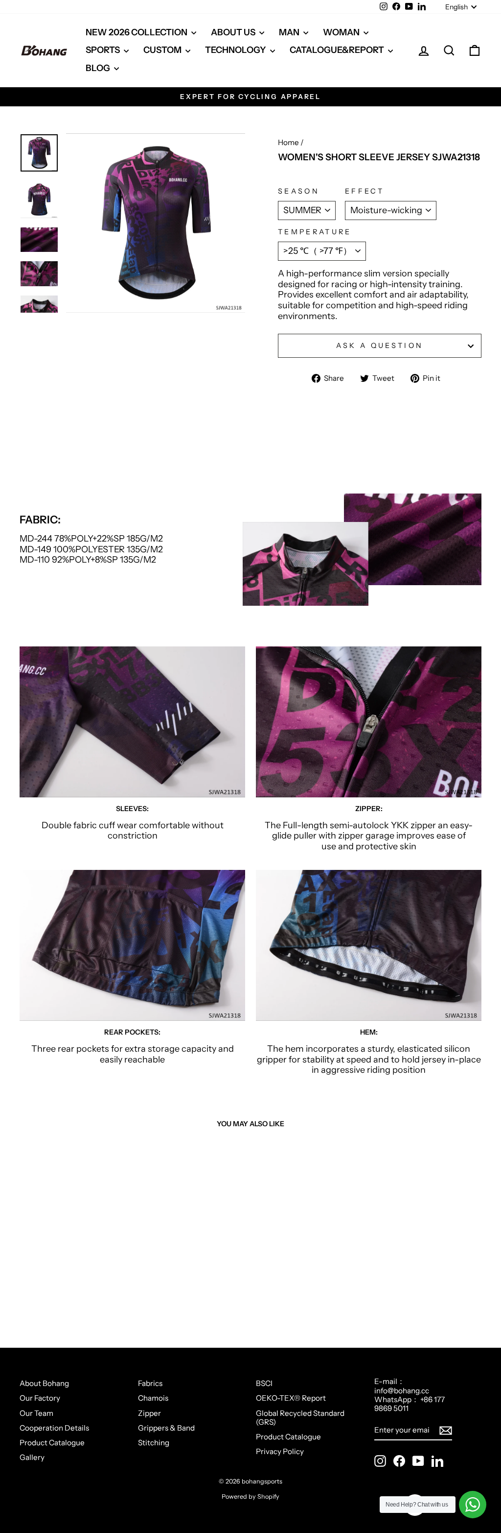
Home (288, 142)
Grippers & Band (166, 1428)
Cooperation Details (54, 1428)
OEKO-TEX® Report (291, 1398)
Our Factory (40, 1398)
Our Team (36, 1413)
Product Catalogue (52, 1442)
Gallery (32, 1457)
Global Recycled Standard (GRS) (300, 1418)
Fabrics (150, 1383)
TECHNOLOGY (236, 50)
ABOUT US (234, 32)
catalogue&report (338, 50)
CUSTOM (163, 50)
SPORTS (103, 50)
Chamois (153, 1398)
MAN (290, 32)
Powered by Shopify (250, 1496)
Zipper (149, 1413)
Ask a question (379, 345)
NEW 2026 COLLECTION (137, 32)
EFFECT (364, 191)
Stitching (153, 1442)
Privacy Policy (280, 1451)
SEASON (298, 191)
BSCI (264, 1383)
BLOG (99, 68)
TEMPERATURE (315, 232)
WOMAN (342, 32)
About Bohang (44, 1383)
